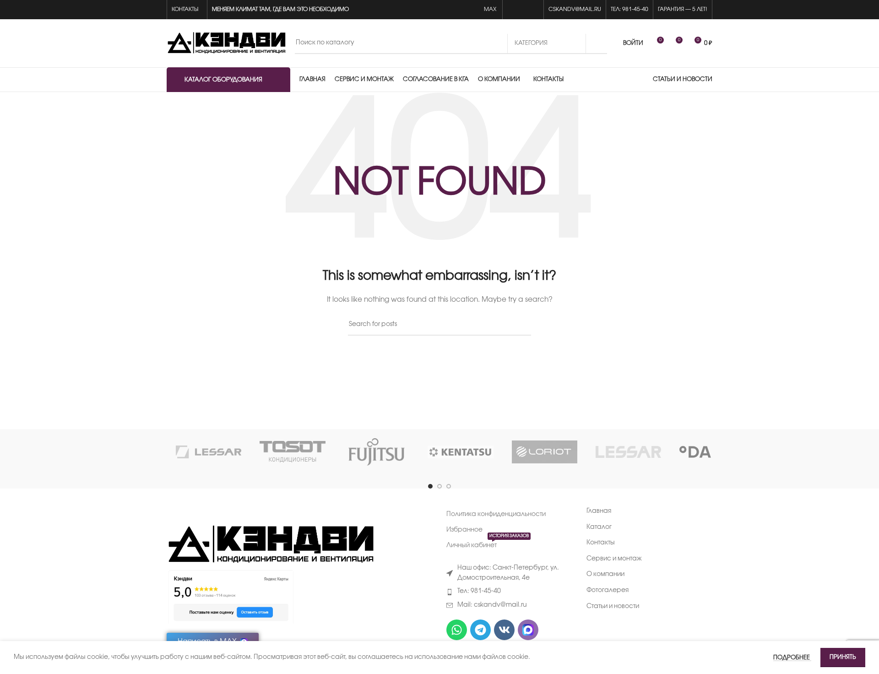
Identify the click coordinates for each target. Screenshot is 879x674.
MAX (491, 9)
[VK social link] (523, 10)
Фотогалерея (607, 590)
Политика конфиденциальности (496, 514)
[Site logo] (226, 43)
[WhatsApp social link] (512, 10)
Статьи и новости (612, 606)
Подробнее (792, 657)
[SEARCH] (596, 43)
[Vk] (504, 630)
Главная (598, 511)
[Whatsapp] (456, 630)
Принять (843, 657)
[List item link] (509, 592)
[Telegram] (480, 630)
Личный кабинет (487, 543)
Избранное (464, 530)
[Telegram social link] (533, 10)
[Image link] (270, 545)
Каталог (599, 527)
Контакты (600, 543)
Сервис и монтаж (614, 559)
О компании (605, 574)
